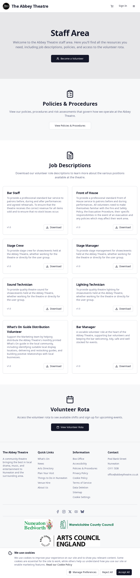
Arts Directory (45, 468)
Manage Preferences (84, 572)
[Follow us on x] (70, 511)
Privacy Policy (80, 473)
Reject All (107, 572)
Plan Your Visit (46, 473)
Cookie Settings (81, 497)
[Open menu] (133, 6)
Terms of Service (82, 482)
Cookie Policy (80, 478)
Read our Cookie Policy (59, 564)
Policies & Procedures (85, 468)
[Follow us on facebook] (57, 511)
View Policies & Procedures (70, 125)
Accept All (124, 572)
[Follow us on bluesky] (82, 511)
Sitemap (77, 492)
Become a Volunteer (72, 58)
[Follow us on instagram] (64, 511)
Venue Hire (44, 482)
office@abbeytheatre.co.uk (123, 474)
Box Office (78, 458)
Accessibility (80, 463)
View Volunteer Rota (72, 427)
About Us (43, 487)
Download (55, 227)
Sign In (123, 5)
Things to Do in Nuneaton (52, 478)
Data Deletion (80, 487)
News (41, 463)
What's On (44, 458)
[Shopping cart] (112, 6)
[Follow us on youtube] (76, 511)
